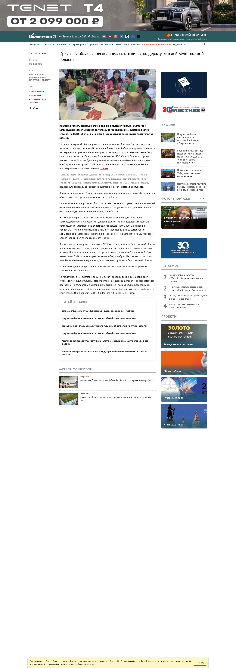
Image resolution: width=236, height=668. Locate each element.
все (202, 198)
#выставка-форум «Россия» (37, 101)
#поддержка (35, 95)
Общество (36, 64)
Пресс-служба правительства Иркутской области (40, 77)
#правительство (36, 91)
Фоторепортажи (175, 198)
